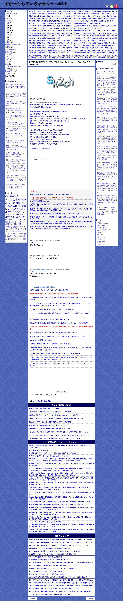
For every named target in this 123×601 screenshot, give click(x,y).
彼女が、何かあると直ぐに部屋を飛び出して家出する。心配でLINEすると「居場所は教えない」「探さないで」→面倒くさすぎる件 (61, 498)
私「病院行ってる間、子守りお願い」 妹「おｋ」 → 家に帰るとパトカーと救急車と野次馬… (16, 186)
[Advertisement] (47, 173)
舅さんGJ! (9, 241)
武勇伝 (7, 46)
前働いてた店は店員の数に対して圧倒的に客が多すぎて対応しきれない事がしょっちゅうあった (51, 50)
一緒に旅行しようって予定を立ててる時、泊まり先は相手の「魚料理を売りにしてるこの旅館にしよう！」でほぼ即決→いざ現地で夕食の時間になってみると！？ (51, 26)
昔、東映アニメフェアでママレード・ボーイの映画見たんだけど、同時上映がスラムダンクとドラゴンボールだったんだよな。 (96, 35)
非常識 (15, 212)
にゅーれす (99, 232)
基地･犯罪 (8, 47)
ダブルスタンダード (15, 236)
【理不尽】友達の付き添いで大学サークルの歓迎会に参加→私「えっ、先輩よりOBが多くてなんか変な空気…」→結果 (61, 205)
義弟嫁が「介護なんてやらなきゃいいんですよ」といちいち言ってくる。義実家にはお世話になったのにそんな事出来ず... (61, 464)
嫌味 (14, 214)
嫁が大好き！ (9, 71)
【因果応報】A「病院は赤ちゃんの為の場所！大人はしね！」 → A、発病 (50, 13)
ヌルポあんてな (100, 241)
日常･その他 (8, 77)
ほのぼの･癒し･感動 (11, 66)
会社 (6, 61)
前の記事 (33, 598)
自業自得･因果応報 (10, 44)
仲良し (18, 239)
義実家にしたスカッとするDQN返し (15, 199)
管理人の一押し (9, 13)
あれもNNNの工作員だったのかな (40, 201)
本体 (6, 17)
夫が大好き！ (9, 73)
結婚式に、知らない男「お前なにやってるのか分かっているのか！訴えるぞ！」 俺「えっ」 (57, 418)
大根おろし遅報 (100, 237)
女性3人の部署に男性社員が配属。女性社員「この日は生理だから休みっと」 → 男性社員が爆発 (59, 323)
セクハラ (16, 235)
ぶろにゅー (99, 242)
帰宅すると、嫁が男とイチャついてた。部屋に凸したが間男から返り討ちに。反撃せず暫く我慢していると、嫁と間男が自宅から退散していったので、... (61, 518)
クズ (23, 217)
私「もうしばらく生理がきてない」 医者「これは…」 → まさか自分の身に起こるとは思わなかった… (60, 435)
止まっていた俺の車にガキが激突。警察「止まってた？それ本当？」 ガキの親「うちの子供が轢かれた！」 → (60, 314)
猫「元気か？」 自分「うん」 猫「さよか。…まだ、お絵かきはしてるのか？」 (16, 135)
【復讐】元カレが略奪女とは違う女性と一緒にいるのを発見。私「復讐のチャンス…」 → (16, 147)
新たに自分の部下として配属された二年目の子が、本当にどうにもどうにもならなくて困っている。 (59, 504)
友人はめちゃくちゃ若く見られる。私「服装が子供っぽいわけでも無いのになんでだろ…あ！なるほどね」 (51, 57)
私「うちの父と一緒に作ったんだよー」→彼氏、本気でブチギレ (49, 319)
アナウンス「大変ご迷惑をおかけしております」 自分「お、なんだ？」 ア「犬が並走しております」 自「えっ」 (16, 95)
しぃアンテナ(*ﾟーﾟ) (102, 244)
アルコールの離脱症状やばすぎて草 (41, 340)
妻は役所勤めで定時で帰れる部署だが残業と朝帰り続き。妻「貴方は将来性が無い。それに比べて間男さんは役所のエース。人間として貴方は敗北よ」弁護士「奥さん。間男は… (51, 21)
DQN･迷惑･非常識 (10, 49)
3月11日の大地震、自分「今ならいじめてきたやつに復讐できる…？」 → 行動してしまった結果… (16, 154)
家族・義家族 (9, 20)
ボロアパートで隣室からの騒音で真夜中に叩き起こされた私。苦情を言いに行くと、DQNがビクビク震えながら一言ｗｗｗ (96, 18)
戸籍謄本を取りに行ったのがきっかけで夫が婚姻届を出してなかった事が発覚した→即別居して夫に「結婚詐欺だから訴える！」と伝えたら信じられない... (61, 508)
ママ (6, 54)
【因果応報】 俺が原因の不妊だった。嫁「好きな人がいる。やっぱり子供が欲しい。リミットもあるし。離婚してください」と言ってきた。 (60, 349)
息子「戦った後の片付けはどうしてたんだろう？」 (88, 28)
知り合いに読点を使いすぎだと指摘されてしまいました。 (90, 40)
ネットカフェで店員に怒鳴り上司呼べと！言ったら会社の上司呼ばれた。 (94, 45)
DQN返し (8, 42)
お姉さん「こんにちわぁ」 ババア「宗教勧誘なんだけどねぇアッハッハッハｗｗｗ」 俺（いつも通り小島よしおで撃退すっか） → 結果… (16, 178)
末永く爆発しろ (13, 239)
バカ (13, 202)
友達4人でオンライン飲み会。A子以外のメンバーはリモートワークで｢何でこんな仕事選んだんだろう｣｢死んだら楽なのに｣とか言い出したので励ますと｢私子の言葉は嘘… (61, 227)
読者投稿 (7, 18)
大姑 (8, 22)
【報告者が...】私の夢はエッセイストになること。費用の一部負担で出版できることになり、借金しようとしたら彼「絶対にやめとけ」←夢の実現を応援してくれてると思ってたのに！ (61, 474)
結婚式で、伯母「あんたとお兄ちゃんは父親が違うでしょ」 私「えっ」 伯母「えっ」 (55, 415)
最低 (15, 206)
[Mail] (111, 6)
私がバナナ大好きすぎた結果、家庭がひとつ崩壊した (45, 408)
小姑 (8, 29)
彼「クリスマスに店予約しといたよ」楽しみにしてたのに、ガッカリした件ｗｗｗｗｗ (51, 30)
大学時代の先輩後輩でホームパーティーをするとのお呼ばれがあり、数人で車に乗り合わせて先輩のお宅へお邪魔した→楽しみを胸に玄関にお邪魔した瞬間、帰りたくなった (61, 222)
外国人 (7, 68)
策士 (22, 239)
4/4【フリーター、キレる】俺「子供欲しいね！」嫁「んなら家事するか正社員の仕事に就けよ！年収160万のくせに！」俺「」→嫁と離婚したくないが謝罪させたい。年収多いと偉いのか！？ (61, 459)
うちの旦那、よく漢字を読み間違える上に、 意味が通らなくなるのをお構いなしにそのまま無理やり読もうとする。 (96, 38)
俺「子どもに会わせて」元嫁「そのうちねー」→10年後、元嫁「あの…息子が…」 (96, 16)
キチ (21, 227)
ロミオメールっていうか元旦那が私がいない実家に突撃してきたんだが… (51, 594)
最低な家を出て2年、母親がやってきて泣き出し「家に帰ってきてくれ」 (51, 422)
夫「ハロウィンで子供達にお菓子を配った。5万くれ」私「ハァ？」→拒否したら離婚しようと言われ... (96, 33)
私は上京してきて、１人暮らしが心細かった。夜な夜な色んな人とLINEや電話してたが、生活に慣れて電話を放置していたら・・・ (51, 23)
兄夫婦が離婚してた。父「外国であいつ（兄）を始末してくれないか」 (50, 548)
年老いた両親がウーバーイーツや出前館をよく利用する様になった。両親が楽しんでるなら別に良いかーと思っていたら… (61, 217)
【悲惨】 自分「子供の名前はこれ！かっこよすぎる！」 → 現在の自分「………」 (55, 309)
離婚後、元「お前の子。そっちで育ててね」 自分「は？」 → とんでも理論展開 (54, 293)
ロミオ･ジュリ (9, 58)
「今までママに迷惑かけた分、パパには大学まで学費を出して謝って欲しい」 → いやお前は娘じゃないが (61, 328)
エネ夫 (9, 231)
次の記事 (90, 598)
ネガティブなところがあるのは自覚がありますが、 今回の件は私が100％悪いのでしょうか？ (58, 336)
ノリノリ (21, 235)
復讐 (23, 233)
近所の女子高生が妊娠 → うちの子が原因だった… (88, 23)
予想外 (22, 236)
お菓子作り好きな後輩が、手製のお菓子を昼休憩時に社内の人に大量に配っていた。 (55, 353)
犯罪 (19, 231)
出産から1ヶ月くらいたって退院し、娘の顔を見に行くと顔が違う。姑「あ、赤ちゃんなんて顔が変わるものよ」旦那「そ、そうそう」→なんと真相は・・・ (61, 479)
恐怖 (22, 231)
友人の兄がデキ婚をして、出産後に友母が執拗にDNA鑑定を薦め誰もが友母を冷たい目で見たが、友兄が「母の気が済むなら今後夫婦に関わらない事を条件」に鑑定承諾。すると (61, 469)
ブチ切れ (11, 217)
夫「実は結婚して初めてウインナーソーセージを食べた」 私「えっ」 (16, 123)
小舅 (8, 30)
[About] (107, 6)
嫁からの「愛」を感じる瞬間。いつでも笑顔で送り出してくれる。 (16, 141)
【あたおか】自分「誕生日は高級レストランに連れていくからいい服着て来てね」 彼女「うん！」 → (59, 432)
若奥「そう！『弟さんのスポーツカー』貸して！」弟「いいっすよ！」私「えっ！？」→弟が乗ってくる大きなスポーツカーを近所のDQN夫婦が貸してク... (61, 209)
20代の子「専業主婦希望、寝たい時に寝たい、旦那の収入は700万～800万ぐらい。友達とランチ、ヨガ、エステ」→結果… (96, 26)
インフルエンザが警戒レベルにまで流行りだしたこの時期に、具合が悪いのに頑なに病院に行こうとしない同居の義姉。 (96, 43)
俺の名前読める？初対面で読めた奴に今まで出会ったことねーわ (48, 425)
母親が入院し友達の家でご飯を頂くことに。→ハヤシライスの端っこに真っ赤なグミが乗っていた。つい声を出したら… (51, 16)
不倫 (6, 56)
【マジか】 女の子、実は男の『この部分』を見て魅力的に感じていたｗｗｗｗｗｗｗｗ (96, 21)
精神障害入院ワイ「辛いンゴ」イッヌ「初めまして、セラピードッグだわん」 (96, 30)
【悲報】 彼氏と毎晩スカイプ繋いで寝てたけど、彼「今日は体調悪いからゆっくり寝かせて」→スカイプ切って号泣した (51, 18)
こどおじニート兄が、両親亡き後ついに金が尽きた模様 (44, 38)
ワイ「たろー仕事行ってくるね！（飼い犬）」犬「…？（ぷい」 (48, 456)
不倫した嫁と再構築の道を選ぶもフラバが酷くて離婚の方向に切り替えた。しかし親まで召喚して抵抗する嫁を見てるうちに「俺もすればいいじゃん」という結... (51, 40)
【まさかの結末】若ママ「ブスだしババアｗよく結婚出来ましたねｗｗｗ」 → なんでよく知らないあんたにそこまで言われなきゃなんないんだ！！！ (16, 169)
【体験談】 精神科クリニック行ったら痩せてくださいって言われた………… (53, 344)
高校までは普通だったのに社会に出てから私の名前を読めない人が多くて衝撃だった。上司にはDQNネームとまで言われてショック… (96, 11)
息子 (8, 41)
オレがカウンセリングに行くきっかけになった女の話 (45, 522)
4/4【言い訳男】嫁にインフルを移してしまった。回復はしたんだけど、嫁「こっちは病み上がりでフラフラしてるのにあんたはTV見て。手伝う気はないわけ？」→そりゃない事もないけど (96, 55)
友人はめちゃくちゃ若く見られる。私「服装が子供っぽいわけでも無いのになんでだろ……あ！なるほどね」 (16, 87)
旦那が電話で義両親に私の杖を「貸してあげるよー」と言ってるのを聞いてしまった (51, 43)
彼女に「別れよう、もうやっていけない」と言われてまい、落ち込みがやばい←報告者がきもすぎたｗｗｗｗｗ (51, 28)
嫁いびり (22, 212)
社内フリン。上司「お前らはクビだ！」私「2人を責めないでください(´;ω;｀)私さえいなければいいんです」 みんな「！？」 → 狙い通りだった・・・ (96, 57)
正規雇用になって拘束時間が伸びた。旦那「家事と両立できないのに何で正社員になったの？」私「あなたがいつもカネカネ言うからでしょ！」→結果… (61, 530)
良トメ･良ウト (9, 70)
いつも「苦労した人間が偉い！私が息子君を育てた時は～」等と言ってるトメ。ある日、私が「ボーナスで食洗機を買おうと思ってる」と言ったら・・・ (61, 358)
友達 (6, 59)
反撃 (18, 202)
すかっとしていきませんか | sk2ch (36, 3)
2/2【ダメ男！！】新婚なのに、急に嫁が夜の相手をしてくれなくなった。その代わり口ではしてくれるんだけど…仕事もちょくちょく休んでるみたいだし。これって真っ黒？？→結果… (96, 48)
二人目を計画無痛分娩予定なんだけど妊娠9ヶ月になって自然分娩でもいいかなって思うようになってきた (51, 45)
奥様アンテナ (100, 222)
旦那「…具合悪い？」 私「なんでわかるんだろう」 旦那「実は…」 (50, 194)
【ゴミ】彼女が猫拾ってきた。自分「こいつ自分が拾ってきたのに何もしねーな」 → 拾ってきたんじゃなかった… (61, 298)
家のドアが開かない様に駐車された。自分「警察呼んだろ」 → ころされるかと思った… (56, 214)
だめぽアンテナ (100, 230)
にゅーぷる (99, 236)
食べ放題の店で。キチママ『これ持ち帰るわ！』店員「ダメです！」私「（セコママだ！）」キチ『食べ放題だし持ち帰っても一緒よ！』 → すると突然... (96, 13)
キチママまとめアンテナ (103, 229)
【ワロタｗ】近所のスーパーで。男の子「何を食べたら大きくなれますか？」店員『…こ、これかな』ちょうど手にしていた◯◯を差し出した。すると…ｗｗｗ (61, 304)
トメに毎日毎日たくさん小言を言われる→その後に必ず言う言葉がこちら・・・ (54, 332)
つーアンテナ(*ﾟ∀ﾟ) (102, 224)
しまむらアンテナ (101, 227)
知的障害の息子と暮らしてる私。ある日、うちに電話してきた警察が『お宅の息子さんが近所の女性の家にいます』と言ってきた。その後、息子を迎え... (61, 513)
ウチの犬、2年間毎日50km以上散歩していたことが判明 (16, 129)
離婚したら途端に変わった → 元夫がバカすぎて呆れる (45, 571)
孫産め (8, 236)
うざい (8, 214)
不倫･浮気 (7, 239)
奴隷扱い (15, 231)
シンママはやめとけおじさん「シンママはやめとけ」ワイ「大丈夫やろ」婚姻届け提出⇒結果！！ (96, 50)
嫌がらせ (21, 229)
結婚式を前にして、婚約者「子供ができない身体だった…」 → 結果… (50, 428)
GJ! (7, 196)
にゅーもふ (99, 234)
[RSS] (116, 6)
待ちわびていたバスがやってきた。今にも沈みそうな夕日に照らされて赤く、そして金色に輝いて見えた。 (61, 580)
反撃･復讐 (8, 51)
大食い (7, 15)
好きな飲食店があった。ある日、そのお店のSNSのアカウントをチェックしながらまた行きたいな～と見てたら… (61, 364)
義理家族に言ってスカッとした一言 (15, 209)
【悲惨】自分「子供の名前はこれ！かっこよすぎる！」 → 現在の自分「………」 (53, 412)
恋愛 (6, 63)
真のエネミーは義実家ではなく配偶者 (17, 238)
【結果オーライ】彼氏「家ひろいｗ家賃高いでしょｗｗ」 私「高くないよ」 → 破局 (54, 438)
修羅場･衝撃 (8, 53)
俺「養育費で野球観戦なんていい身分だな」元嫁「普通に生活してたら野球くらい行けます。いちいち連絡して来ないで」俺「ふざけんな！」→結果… (61, 525)
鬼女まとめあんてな (102, 225)
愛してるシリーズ (13, 233)
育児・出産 (8, 75)
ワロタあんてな (100, 239)
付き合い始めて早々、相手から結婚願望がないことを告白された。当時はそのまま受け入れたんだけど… (61, 501)
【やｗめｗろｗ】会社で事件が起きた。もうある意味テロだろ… (16, 160)
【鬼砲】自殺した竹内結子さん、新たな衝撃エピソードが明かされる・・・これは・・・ (51, 52)
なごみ (18, 217)
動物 (6, 65)
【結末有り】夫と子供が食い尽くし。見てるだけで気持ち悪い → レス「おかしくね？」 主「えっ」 (15, 110)
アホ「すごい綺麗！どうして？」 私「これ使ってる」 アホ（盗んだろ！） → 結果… (54, 588)
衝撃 (7, 219)
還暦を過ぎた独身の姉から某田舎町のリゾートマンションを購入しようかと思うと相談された (51, 35)
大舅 (8, 23)
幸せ (20, 233)
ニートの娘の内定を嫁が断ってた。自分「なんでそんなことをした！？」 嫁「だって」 (16, 117)
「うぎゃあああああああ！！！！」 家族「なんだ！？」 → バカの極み (51, 198)
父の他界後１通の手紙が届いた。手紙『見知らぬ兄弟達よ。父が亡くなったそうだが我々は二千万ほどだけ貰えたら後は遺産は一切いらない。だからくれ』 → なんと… (96, 52)
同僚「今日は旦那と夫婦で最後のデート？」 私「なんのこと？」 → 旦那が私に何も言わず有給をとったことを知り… (62, 591)
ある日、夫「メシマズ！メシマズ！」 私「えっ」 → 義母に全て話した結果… (51, 11)
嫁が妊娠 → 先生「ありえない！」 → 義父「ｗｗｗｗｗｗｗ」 (48, 574)
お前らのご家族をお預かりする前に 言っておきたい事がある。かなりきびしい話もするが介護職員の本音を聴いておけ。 (51, 33)
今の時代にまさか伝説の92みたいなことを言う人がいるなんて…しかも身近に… (16, 103)
